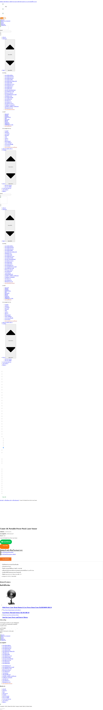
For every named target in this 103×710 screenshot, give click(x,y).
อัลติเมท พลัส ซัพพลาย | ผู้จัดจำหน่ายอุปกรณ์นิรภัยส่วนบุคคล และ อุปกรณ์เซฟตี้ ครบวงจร (18, 1)
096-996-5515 (12, 629)
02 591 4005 (2, 6)
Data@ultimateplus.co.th (4, 15)
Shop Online (4, 545)
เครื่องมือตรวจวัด (8, 500)
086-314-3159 (18, 629)
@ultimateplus (2, 11)
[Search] (0, 32)
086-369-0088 (14, 628)
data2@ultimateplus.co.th (7, 632)
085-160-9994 (20, 628)
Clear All (4, 497)
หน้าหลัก (2, 500)
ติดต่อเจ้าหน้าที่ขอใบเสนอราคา (11, 550)
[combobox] (5, 31)
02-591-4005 (8, 628)
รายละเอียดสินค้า (5, 559)
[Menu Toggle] (0, 34)
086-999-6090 (7, 629)
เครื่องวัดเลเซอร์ (15, 500)
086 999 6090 (9, 6)
